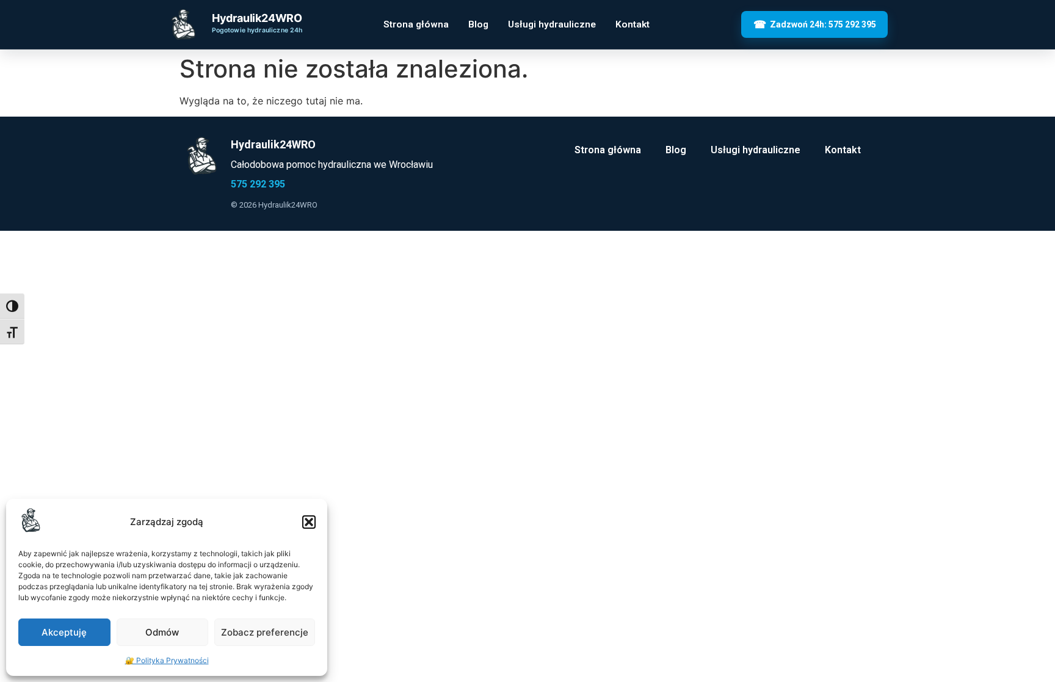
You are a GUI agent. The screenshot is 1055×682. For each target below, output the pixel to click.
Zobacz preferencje (264, 632)
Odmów (162, 632)
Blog (478, 24)
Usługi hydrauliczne (552, 24)
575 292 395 (258, 184)
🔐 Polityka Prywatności (167, 660)
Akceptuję (64, 632)
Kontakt (632, 24)
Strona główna (416, 24)
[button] (309, 522)
